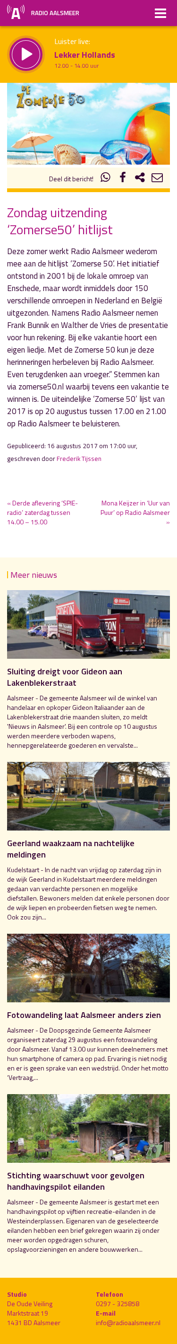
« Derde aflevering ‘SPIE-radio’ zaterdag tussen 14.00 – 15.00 (42, 512)
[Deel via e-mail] (157, 179)
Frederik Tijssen (79, 458)
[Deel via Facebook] (123, 179)
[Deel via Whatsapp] (106, 179)
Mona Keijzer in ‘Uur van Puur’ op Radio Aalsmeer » (135, 512)
